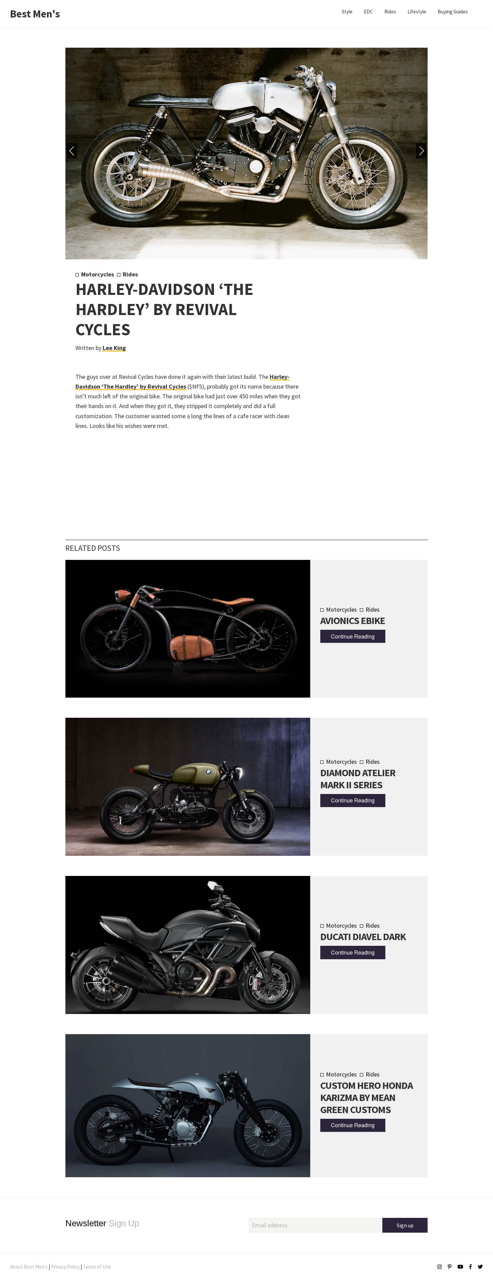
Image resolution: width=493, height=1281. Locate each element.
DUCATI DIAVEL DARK (363, 936)
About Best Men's (29, 1267)
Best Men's (35, 13)
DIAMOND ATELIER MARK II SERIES (357, 778)
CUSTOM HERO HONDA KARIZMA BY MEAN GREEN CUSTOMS (366, 1097)
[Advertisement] (357, 382)
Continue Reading (353, 636)
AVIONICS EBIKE (352, 620)
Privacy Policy (65, 1267)
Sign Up (102, 1223)
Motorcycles (97, 274)
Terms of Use (97, 1267)
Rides (130, 274)
